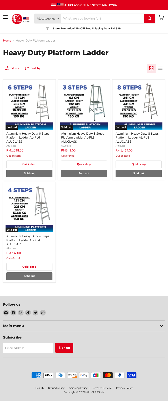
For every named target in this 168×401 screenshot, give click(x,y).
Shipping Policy (78, 388)
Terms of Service (102, 388)
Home (7, 40)
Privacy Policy (124, 388)
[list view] (160, 68)
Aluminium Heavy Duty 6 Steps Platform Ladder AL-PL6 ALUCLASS (27, 138)
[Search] (149, 18)
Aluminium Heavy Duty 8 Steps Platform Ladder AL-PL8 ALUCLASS (137, 138)
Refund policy (56, 388)
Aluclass (11, 145)
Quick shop (29, 164)
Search (39, 388)
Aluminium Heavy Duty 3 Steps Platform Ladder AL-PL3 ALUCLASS (82, 138)
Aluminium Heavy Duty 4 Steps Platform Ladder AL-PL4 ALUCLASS (27, 240)
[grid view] (151, 68)
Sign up (64, 348)
